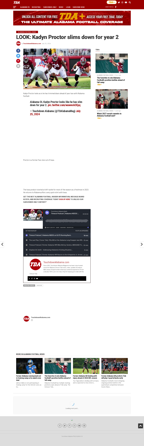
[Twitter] (29, 278)
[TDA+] (112, 2)
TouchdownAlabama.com (32, 43)
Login (68, 7)
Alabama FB (24, 7)
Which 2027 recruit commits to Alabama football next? (109, 115)
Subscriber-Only (50, 7)
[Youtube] (37, 278)
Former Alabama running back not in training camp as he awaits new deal (28, 378)
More (61, 7)
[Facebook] (32, 278)
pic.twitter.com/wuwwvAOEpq (64, 105)
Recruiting (36, 7)
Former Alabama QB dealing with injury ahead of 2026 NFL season (85, 377)
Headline (39, 285)
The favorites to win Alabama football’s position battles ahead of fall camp (111, 80)
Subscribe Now (79, 7)
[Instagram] (34, 278)
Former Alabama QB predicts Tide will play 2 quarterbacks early (113, 377)
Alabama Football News (105, 75)
